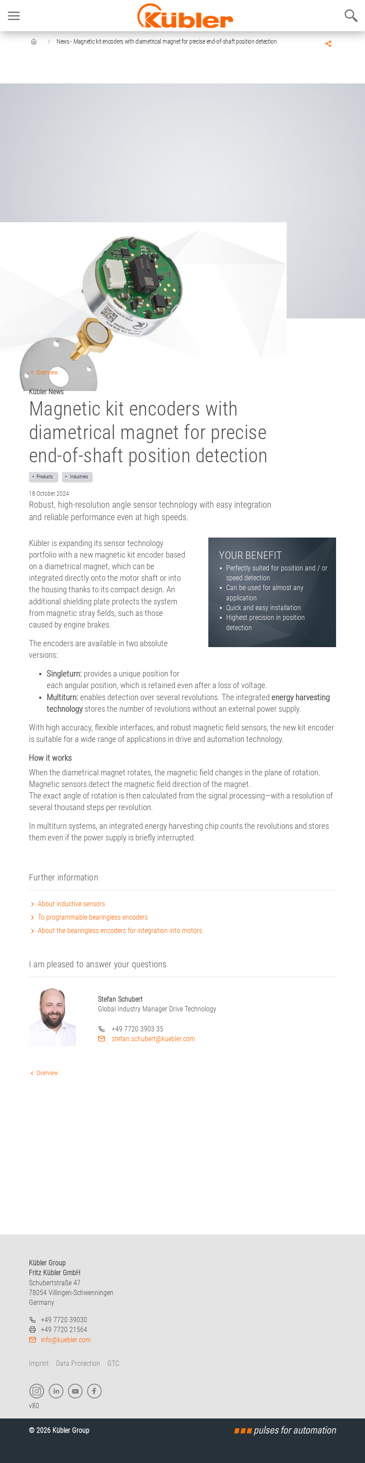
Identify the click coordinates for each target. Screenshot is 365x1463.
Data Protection (78, 1363)
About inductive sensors (70, 904)
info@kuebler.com (66, 1340)
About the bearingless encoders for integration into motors (119, 930)
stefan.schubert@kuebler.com (152, 1039)
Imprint (39, 1363)
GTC (113, 1363)
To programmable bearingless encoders (92, 917)
